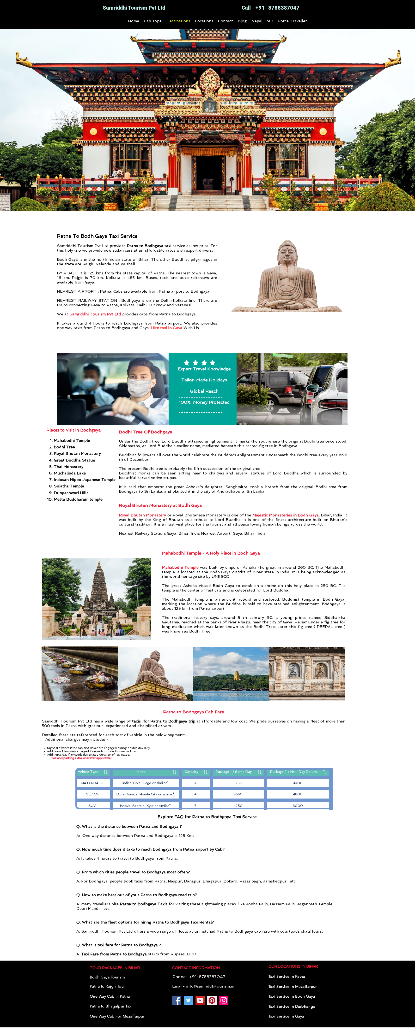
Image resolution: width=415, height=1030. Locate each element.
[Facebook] (176, 1000)
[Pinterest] (212, 1000)
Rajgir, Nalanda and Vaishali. (109, 264)
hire (139, 904)
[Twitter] (188, 1000)
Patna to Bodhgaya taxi (149, 245)
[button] (152, 20)
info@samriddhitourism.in (210, 986)
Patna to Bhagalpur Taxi (111, 1006)
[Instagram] (223, 1000)
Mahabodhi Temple (180, 567)
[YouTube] (200, 1000)
